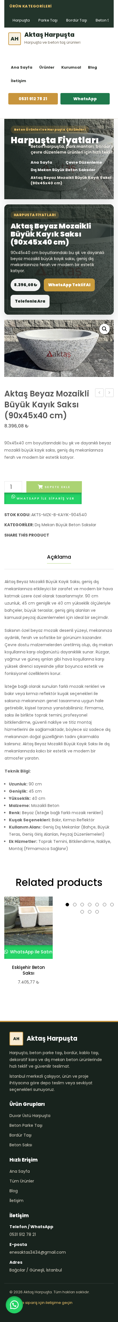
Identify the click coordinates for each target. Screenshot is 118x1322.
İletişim (18, 81)
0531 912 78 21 (33, 99)
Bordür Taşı (76, 20)
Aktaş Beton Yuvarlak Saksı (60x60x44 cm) (109, 393)
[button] (104, 329)
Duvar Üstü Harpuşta (29, 1115)
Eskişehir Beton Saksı (28, 970)
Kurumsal (71, 67)
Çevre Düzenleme (84, 162)
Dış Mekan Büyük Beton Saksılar (63, 170)
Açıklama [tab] (59, 556)
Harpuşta (21, 20)
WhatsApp (85, 99)
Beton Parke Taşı (25, 1125)
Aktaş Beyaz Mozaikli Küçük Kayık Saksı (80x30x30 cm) (99, 393)
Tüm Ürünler (21, 1181)
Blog (92, 67)
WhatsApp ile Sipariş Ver (45, 498)
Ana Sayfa (21, 67)
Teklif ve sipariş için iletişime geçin (40, 1302)
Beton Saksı (20, 1145)
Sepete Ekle (57, 487)
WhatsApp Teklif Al (69, 285)
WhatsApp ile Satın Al (33, 952)
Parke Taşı (48, 20)
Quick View (26, 927)
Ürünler (46, 67)
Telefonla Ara (30, 301)
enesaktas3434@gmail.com (37, 1252)
